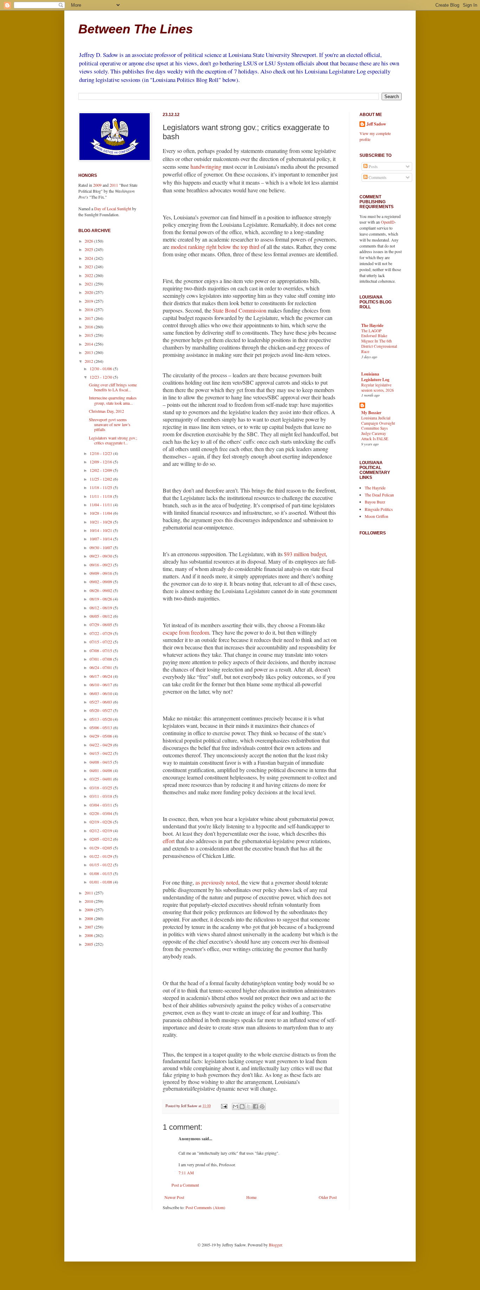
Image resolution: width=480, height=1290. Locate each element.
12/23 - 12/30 (101, 377)
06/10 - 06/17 (101, 684)
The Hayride (372, 325)
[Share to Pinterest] (262, 1106)
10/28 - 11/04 (101, 513)
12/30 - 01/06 (101, 368)
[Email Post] (223, 1105)
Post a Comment (185, 1185)
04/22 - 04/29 (101, 744)
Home (251, 1197)
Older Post (328, 1197)
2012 (89, 361)
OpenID (388, 222)
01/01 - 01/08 (101, 882)
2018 (89, 309)
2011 (114, 185)
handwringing (205, 166)
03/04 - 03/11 (101, 805)
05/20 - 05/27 (101, 710)
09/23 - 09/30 (101, 556)
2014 (89, 344)
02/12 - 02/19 (101, 830)
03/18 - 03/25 (101, 787)
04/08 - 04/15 (101, 762)
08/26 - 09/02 (101, 590)
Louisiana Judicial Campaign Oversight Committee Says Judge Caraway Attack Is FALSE (378, 428)
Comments (377, 177)
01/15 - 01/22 (101, 864)
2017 (89, 318)
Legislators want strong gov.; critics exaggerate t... (113, 440)
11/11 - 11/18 (101, 496)
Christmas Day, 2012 (106, 411)
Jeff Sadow (376, 124)
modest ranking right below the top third (215, 246)
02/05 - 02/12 (101, 839)
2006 (89, 935)
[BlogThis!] (242, 1106)
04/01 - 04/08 (101, 770)
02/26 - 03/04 (101, 813)
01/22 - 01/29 (101, 856)
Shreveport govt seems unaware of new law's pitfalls (109, 424)
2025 (89, 249)
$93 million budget (305, 554)
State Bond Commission (239, 310)
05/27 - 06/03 (101, 702)
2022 (89, 275)
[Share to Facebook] (255, 1106)
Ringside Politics (379, 509)
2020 (89, 292)
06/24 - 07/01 (101, 667)
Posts (373, 166)
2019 (89, 301)
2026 (89, 241)
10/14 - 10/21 (101, 530)
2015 (89, 335)
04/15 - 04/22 (101, 753)
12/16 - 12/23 (101, 453)
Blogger (275, 1244)
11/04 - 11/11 (101, 504)
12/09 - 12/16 (101, 461)
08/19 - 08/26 (101, 599)
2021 (89, 284)
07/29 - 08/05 (101, 624)
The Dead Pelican (379, 495)
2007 (89, 927)
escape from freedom (186, 632)
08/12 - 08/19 (101, 607)
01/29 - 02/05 (101, 848)
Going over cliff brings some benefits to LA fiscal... (113, 387)
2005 (89, 944)
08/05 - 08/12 (101, 616)
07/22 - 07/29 (101, 633)
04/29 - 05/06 (101, 736)
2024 (89, 258)
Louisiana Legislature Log (375, 377)
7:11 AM (186, 1172)
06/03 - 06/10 (101, 693)
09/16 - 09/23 (101, 564)
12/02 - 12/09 (101, 470)
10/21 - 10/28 (101, 522)
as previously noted (216, 882)
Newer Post (174, 1197)
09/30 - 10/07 (101, 547)
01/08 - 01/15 (101, 873)
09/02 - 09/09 (101, 581)
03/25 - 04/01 (101, 779)
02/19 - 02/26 (101, 821)
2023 (89, 266)
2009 (97, 185)
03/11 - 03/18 (101, 796)
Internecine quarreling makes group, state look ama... (113, 400)
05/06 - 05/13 (101, 727)
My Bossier (371, 413)
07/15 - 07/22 (101, 641)
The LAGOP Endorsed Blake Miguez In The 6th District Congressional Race (379, 341)
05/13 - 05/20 (101, 719)
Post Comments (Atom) (205, 1207)
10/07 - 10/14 (101, 538)
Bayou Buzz (375, 502)
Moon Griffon (376, 516)
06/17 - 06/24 (101, 676)
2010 (89, 901)
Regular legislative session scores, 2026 (377, 387)
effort (169, 841)
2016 (89, 326)
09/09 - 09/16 (101, 573)
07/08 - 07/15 (101, 650)
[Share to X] (248, 1106)
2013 (89, 352)
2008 (89, 918)
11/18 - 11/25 (101, 487)
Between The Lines (135, 29)
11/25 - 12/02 (101, 479)
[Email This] (235, 1106)
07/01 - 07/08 (101, 659)
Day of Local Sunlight (112, 208)
